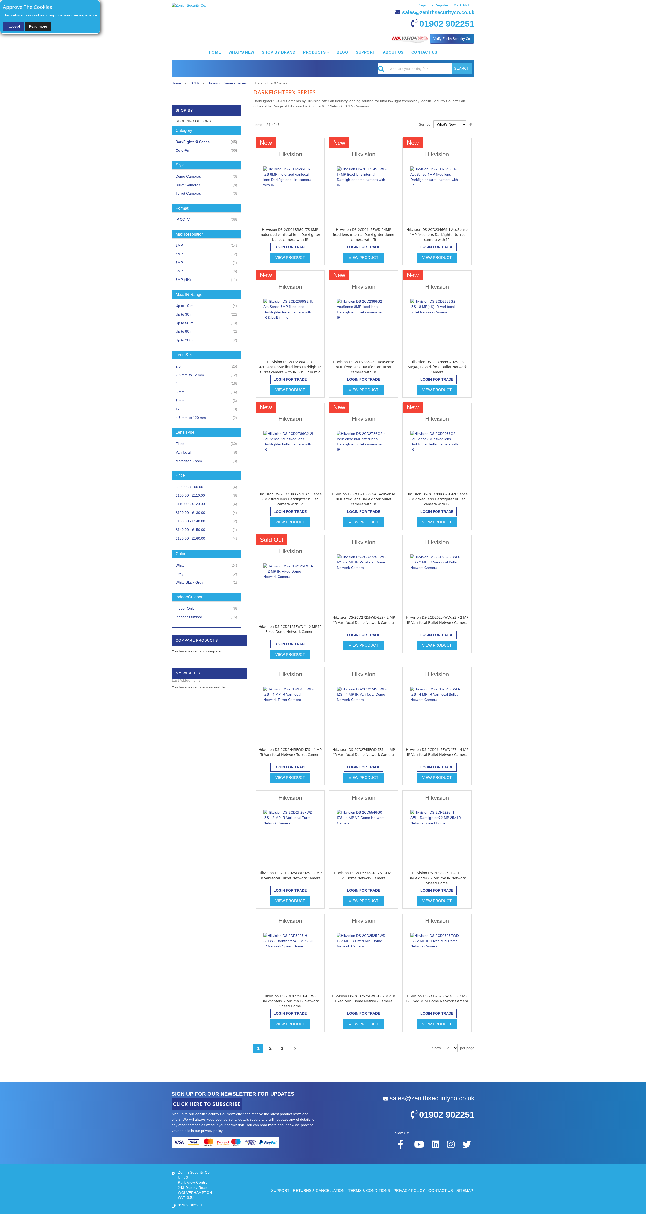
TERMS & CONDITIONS (369, 1190)
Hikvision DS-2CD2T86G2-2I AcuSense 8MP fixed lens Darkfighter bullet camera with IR (290, 499)
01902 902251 (446, 24)
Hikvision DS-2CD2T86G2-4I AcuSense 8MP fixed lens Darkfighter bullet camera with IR (363, 499)
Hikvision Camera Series (227, 83)
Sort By (424, 124)
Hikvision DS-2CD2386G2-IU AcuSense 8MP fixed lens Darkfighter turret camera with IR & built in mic (290, 366)
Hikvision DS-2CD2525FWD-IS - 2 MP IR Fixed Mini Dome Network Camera (437, 998)
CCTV (195, 83)
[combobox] (425, 68)
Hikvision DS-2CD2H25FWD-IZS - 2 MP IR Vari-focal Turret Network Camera (290, 875)
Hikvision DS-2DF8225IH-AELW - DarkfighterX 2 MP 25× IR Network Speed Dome (290, 1001)
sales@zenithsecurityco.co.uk (438, 12)
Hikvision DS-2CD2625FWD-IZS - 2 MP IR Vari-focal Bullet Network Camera (437, 620)
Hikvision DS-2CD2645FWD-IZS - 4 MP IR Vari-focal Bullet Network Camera (437, 752)
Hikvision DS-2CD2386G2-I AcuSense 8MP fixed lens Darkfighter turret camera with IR (363, 366)
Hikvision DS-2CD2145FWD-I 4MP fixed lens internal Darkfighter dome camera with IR (363, 234)
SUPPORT (280, 1190)
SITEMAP (464, 1190)
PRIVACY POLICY (409, 1190)
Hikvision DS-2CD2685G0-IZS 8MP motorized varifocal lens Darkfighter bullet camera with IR (290, 234)
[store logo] (189, 5)
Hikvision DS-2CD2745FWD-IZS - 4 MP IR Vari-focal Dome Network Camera (363, 752)
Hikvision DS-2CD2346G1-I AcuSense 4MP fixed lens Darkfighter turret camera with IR (437, 234)
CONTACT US (440, 1190)
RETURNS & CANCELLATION (319, 1190)
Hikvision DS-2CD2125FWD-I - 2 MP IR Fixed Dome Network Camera (290, 629)
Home (177, 83)
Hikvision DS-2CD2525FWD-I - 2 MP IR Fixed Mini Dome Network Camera (363, 998)
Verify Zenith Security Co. (452, 39)
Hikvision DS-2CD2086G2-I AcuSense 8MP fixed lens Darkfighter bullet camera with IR (437, 499)
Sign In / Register (434, 5)
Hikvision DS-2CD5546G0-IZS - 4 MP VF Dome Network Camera (363, 875)
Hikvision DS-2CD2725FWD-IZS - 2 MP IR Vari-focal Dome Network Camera (363, 620)
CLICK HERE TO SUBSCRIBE (207, 1103)
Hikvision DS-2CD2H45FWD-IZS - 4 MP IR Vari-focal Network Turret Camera (290, 752)
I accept (13, 26)
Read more (38, 26)
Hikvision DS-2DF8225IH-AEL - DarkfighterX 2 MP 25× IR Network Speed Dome (437, 877)
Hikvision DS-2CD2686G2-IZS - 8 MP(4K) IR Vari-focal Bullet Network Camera (437, 366)
